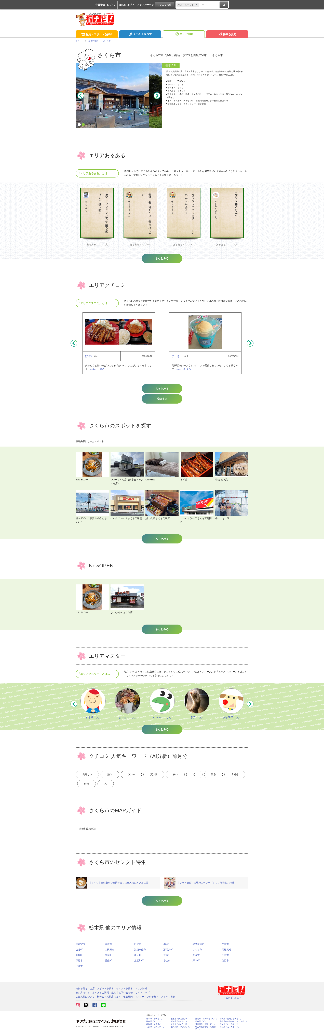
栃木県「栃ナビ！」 (154, 1019)
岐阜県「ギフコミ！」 (204, 1021)
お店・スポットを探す (99, 34)
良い (175, 774)
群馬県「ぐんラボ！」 (155, 1024)
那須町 (166, 944)
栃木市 (225, 955)
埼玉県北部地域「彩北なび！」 (205, 1028)
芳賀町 (79, 955)
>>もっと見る (97, 369)
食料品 (234, 774)
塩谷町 (79, 949)
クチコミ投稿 (164, 4)
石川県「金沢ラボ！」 (155, 1027)
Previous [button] (80, 95)
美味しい (87, 774)
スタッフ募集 (168, 996)
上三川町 (139, 960)
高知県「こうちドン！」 (230, 1027)
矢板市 (225, 944)
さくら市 (197, 949)
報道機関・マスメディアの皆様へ (141, 996)
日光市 (137, 944)
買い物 (153, 774)
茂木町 (166, 955)
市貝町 (108, 955)
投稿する (162, 398)
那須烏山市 (140, 949)
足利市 (79, 966)
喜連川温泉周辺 (87, 828)
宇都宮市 (80, 944)
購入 (109, 774)
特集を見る (229, 34)
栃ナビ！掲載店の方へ (109, 996)
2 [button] (83, 124)
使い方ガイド (83, 992)
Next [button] (157, 95)
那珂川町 (168, 949)
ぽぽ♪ (88, 356)
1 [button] (79, 124)
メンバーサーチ (145, 4)
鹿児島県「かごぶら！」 (181, 1027)
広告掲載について (85, 996)
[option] (119, 95)
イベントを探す (142, 34)
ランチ (131, 774)
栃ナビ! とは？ (233, 997)
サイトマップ (142, 992)
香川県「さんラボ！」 (180, 1024)
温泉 (213, 774)
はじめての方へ (127, 4)
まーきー (177, 356)
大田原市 (109, 949)
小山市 (166, 960)
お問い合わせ (126, 992)
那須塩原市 (198, 944)
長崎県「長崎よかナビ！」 (231, 1019)
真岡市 (196, 955)
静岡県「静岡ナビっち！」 (206, 1019)
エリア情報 (186, 34)
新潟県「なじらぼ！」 (180, 1021)
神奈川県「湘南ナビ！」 (205, 1024)
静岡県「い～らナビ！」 (230, 1024)
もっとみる (162, 388)
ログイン (111, 4)
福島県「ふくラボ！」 (155, 1021)
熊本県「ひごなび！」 (180, 1019)
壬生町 (108, 960)
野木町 (196, 960)
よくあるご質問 (100, 992)
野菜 (86, 783)
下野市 (79, 960)
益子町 (137, 955)
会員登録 (100, 4)
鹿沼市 (108, 944)
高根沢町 (226, 949)
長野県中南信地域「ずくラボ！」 (234, 1021)
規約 (113, 992)
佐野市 (225, 960)
